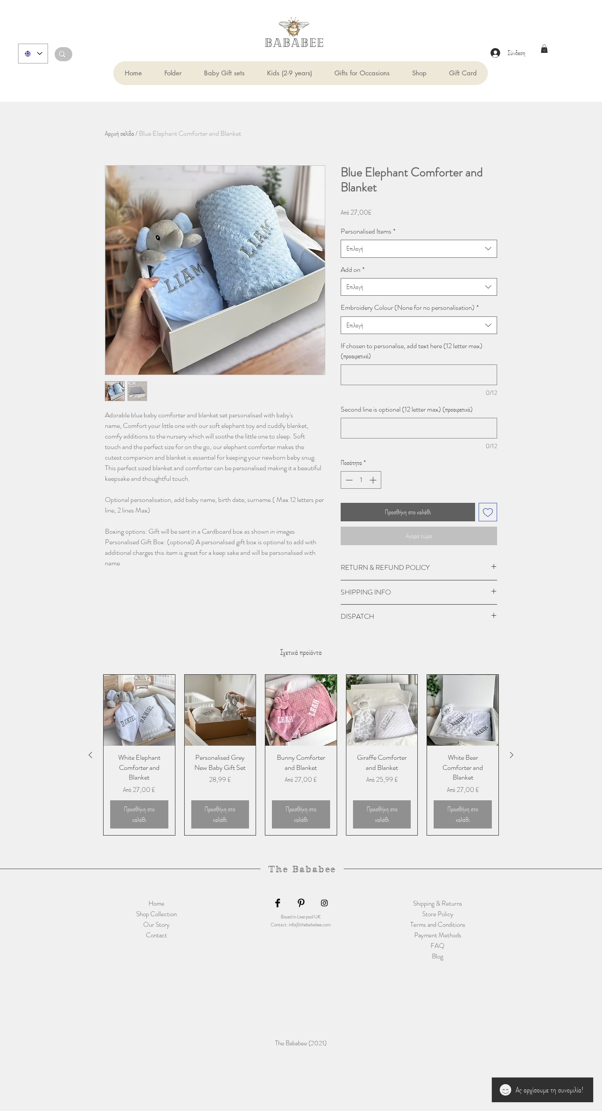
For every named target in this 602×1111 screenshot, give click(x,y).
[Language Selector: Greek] (33, 53)
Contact (156, 935)
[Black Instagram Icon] (324, 903)
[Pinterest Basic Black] (301, 903)
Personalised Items (368, 231)
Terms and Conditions (437, 924)
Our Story (156, 924)
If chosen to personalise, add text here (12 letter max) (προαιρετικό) (412, 350)
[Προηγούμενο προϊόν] (90, 755)
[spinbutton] (361, 480)
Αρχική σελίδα (119, 133)
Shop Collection (156, 914)
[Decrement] (348, 480)
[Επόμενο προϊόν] (511, 755)
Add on (352, 270)
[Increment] (374, 480)
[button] (173, 73)
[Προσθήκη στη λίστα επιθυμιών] (488, 512)
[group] (301, 755)
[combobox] (419, 248)
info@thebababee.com (310, 924)
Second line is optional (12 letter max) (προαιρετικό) (407, 409)
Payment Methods (437, 935)
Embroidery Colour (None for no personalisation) (410, 307)
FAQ (438, 946)
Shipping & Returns (437, 903)
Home (156, 903)
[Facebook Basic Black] (277, 903)
